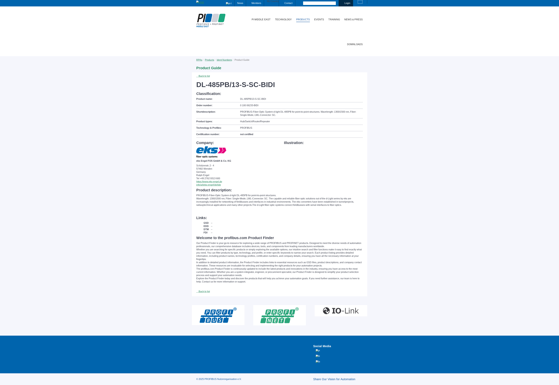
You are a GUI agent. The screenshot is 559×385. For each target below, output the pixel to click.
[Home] (246, 14)
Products (303, 19)
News (240, 3)
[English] (360, 2)
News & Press (353, 19)
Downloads (355, 44)
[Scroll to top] (555, 380)
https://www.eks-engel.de (209, 181)
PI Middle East (261, 19)
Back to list (204, 76)
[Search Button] (300, 3)
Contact (288, 3)
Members (256, 3)
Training (334, 19)
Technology (283, 19)
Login (347, 3)
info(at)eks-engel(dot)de (208, 185)
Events (319, 19)
